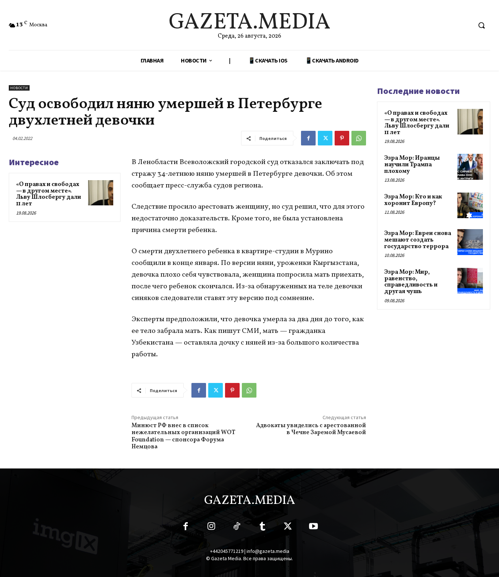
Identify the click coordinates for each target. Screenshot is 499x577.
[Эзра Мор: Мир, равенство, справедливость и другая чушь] (470, 280)
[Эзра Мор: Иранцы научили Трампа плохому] (470, 166)
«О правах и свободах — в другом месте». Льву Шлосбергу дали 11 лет (48, 194)
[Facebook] (308, 138)
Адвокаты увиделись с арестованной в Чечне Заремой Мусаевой (311, 429)
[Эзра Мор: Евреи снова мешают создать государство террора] (470, 242)
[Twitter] (325, 138)
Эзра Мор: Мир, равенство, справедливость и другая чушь (411, 282)
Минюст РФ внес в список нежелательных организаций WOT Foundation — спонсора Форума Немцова (183, 436)
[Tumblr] (262, 528)
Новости (19, 88)
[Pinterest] (342, 138)
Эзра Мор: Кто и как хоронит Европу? (413, 200)
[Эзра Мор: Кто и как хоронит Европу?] (470, 205)
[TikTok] (237, 528)
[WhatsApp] (358, 138)
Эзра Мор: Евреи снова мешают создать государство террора (417, 239)
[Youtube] (313, 528)
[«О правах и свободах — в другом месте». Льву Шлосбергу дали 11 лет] (100, 192)
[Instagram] (211, 528)
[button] (481, 25)
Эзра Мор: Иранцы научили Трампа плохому (412, 164)
